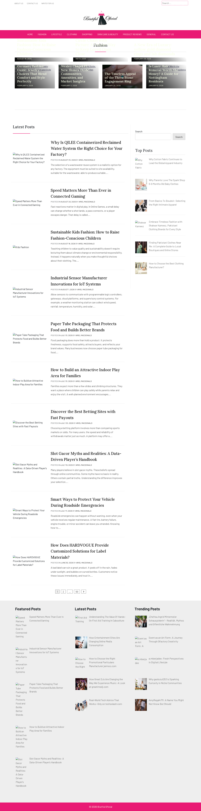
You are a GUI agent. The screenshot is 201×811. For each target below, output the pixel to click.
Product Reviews (132, 34)
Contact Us (32, 3)
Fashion (42, 34)
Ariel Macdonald (87, 160)
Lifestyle (56, 34)
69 (77, 591)
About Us (18, 3)
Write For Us (47, 3)
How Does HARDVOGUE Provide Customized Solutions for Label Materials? (80, 551)
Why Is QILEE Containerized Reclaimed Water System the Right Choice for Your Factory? (86, 148)
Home (30, 34)
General (151, 34)
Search (138, 131)
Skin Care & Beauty (107, 34)
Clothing (72, 34)
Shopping (87, 34)
